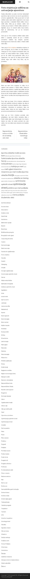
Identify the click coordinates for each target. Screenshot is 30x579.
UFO (2, 515)
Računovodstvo (6, 476)
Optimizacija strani (6, 422)
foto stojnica (12, 47)
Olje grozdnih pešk (6, 409)
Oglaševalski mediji (6, 402)
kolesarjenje (24, 164)
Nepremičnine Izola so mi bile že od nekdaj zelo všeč (7, 134)
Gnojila (3, 267)
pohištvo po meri (14, 188)
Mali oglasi (4, 344)
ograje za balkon (4, 181)
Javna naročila (5, 306)
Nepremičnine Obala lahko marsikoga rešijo (22, 134)
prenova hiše (15, 190)
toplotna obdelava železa (18, 192)
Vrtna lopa (4, 547)
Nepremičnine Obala (7, 386)
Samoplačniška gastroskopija (10, 489)
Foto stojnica (5, 255)
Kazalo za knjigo (15, 164)
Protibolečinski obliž (7, 470)
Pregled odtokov (6, 463)
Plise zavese (4, 438)
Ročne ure (4, 486)
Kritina (3, 335)
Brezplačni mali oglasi (7, 235)
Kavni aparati (5, 316)
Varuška (3, 524)
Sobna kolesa (5, 492)
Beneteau (4, 229)
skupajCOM (7, 2)
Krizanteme (4, 338)
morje (11, 175)
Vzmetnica (4, 550)
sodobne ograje (9, 192)
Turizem (3, 512)
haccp (3, 161)
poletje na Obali (4, 190)
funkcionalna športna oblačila (13, 158)
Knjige (20, 164)
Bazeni (3, 226)
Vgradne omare (5, 528)
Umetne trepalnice (6, 518)
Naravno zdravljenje (7, 380)
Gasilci (3, 261)
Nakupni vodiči (5, 377)
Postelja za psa (5, 450)
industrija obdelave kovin (11, 161)
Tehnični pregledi (6, 505)
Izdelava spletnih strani (8, 287)
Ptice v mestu (5, 473)
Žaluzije (3, 553)
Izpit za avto (5, 299)
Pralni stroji (4, 457)
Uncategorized (5, 521)
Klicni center (4, 322)
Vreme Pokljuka (5, 544)
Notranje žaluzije (6, 396)
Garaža (3, 258)
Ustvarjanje (25, 192)
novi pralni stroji (4, 178)
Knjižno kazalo (5, 325)
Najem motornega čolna (8, 373)
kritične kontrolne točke (6, 166)
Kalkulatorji (4, 309)
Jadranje (3, 303)
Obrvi (2, 399)
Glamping (4, 264)
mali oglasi (9, 169)
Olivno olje (4, 406)
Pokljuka (3, 447)
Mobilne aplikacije (6, 361)
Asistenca (4, 219)
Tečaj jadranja (5, 502)
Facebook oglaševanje (8, 251)
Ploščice (3, 441)
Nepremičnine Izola (6, 383)
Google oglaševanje (7, 271)
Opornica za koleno (7, 415)
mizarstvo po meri (8, 172)
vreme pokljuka (18, 195)
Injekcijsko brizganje (7, 283)
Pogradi (3, 444)
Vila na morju (5, 531)
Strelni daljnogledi (6, 499)
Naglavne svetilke (6, 370)
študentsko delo (7, 197)
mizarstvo (17, 169)
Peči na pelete (5, 428)
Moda (3, 364)
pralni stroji (10, 190)
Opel (2, 412)
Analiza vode (5, 213)
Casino (3, 242)
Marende (3, 348)
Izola (2, 293)
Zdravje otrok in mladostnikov (10, 560)
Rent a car (4, 483)
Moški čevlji (4, 367)
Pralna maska (5, 454)
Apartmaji (4, 216)
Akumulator (4, 210)
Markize (3, 351)
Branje (13, 156)
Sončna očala (5, 495)
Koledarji (3, 328)
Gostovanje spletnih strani (9, 274)
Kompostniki (5, 332)
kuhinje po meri (17, 166)
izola (3, 164)
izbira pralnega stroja (21, 161)
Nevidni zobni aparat (7, 389)
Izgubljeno (4, 290)
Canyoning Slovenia (7, 238)
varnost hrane (9, 195)
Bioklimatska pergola (7, 232)
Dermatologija (5, 245)
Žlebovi (3, 566)
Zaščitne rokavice (6, 557)
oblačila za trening (21, 178)
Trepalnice (4, 508)
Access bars (5, 206)
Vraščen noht (5, 540)
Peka (2, 431)
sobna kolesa (3, 192)
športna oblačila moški (10, 153)
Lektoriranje (4, 341)
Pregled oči (4, 460)
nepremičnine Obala (24, 175)
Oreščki (3, 425)
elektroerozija (18, 156)
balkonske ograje (8, 156)
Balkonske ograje (6, 222)
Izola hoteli (4, 296)
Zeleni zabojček (5, 563)
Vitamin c (4, 534)
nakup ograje (17, 175)
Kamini (3, 312)
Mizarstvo (4, 357)
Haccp (3, 277)
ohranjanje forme (11, 181)
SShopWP (9, 577)
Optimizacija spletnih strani (9, 418)
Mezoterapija (5, 354)
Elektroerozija (5, 248)
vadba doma (3, 195)
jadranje (8, 164)
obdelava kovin (11, 178)
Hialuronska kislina (6, 280)
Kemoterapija (5, 319)
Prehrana (4, 467)
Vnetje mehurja (5, 537)
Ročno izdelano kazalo (22, 190)
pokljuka (25, 188)
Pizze (2, 434)
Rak (2, 479)
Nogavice (4, 393)
